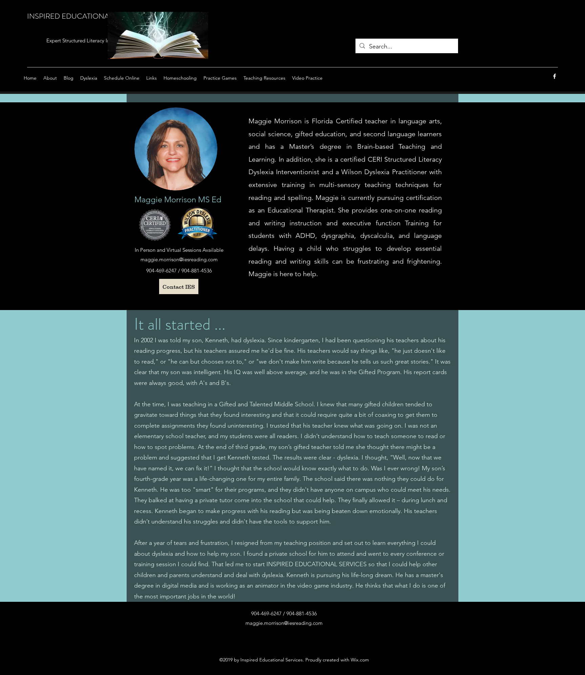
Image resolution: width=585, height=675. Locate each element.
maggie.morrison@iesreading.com (179, 259)
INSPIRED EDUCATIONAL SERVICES (87, 16)
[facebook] (554, 76)
